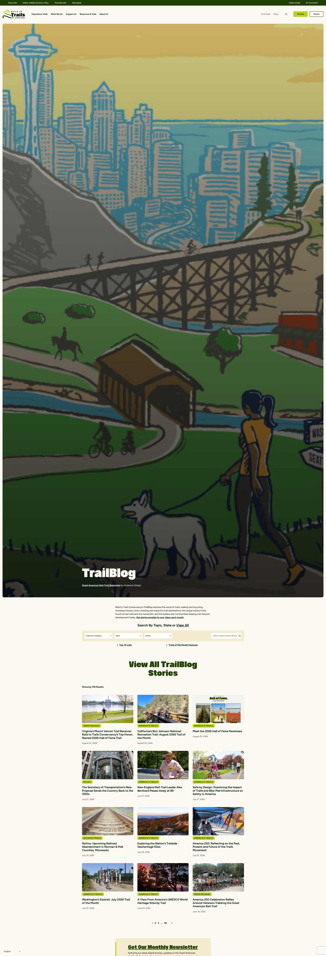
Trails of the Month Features (183, 645)
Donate (300, 14)
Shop (275, 14)
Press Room (294, 3)
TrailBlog (77, 3)
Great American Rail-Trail (36, 3)
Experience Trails (39, 14)
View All (182, 625)
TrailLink (12, 3)
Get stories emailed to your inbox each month (160, 617)
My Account (312, 3)
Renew (317, 14)
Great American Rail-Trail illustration (101, 585)
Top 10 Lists (125, 645)
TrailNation (60, 3)
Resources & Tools (88, 14)
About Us (104, 14)
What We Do (57, 14)
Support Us (71, 14)
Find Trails (265, 14)
